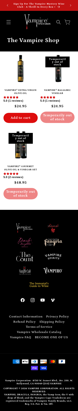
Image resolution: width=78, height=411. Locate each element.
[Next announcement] (71, 5)
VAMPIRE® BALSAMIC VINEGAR (57, 92)
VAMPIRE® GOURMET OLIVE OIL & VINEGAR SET (20, 168)
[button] (8, 22)
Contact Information (25, 316)
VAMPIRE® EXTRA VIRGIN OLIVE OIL (21, 92)
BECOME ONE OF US (51, 337)
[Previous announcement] (7, 5)
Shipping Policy (52, 322)
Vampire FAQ (20, 337)
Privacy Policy (57, 316)
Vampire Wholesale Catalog (39, 332)
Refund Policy (24, 322)
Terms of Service (39, 327)
